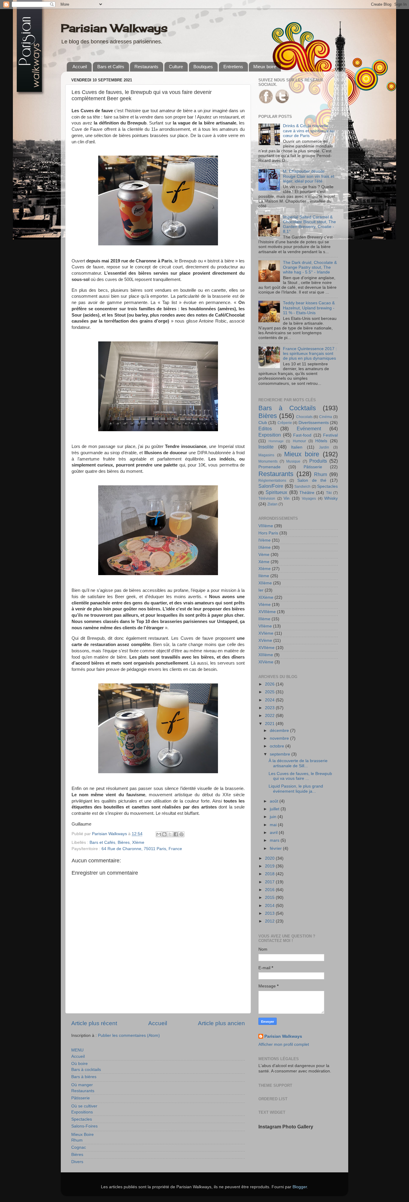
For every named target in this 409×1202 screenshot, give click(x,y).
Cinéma (325, 417)
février (276, 848)
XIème (138, 842)
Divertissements (314, 422)
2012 (270, 921)
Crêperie (285, 423)
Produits (318, 461)
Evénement (309, 428)
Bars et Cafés (110, 66)
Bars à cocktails (86, 1069)
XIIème (265, 583)
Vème (263, 554)
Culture (176, 66)
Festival (330, 435)
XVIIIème (267, 612)
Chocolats (304, 417)
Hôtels (321, 441)
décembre (280, 730)
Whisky (331, 498)
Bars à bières (83, 1077)
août (274, 801)
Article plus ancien (221, 1023)
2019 (270, 866)
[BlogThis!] (164, 834)
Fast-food (302, 435)
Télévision (266, 498)
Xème (263, 562)
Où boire (79, 1063)
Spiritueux (276, 492)
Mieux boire (264, 66)
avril (274, 832)
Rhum (77, 1140)
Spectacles (81, 1119)
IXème (264, 547)
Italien (296, 447)
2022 (270, 715)
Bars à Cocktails (287, 408)
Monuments (268, 461)
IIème (263, 576)
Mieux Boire (82, 1134)
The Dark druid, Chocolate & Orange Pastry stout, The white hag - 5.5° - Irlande (310, 267)
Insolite (266, 446)
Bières (124, 842)
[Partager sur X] (170, 834)
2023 (270, 708)
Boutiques (203, 66)
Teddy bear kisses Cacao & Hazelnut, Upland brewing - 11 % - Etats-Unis (309, 308)
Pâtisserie (80, 1098)
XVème (265, 640)
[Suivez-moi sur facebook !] (265, 102)
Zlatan (272, 504)
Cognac (78, 1147)
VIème (264, 604)
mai (274, 825)
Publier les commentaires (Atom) (129, 1035)
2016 (270, 890)
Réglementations (272, 480)
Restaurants (146, 66)
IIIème (264, 619)
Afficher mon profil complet (283, 1044)
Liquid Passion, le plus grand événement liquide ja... (296, 788)
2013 (270, 913)
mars (275, 840)
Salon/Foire (270, 486)
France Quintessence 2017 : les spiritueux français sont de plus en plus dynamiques (310, 354)
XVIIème (266, 647)
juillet (275, 809)
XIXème (265, 597)
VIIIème (265, 526)
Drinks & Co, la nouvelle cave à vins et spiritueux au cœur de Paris (308, 131)
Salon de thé (311, 480)
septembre (280, 754)
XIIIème (265, 655)
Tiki (329, 493)
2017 (270, 882)
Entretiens (233, 66)
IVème (264, 540)
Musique (293, 461)
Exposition (269, 434)
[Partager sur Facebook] (176, 834)
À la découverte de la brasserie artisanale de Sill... (298, 763)
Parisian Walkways (114, 28)
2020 (270, 858)
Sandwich (302, 486)
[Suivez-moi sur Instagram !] (282, 102)
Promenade (269, 467)
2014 (270, 905)
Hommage (276, 441)
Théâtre (306, 492)
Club (262, 422)
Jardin (324, 447)
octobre (277, 746)
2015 (270, 897)
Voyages (309, 498)
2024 (270, 700)
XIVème (265, 662)
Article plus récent (94, 1023)
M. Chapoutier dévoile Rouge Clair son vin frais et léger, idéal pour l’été (308, 176)
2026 (270, 684)
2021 (270, 723)
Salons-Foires (84, 1126)
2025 (270, 692)
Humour (299, 441)
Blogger (300, 1187)
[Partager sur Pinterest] (181, 834)
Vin (287, 498)
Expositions (82, 1112)
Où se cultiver (84, 1106)
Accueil (79, 66)
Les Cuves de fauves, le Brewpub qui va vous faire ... (300, 776)
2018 (270, 874)
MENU (77, 1050)
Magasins (266, 455)
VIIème (265, 626)
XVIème (265, 633)
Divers (77, 1162)
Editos (265, 428)
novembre (280, 738)
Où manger (82, 1085)
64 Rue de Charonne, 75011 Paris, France (142, 849)
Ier (260, 590)
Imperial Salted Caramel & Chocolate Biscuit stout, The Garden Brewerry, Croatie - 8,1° (309, 224)
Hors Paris (268, 533)
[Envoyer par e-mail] (159, 834)
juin (274, 816)
